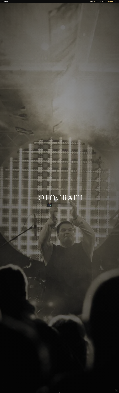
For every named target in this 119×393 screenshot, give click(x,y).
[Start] (5, 1)
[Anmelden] (116, 1)
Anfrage (110, 1)
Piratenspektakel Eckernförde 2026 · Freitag (59, 390)
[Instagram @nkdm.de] (114, 1)
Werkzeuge (103, 1)
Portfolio (95, 1)
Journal (91, 1)
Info (99, 1)
